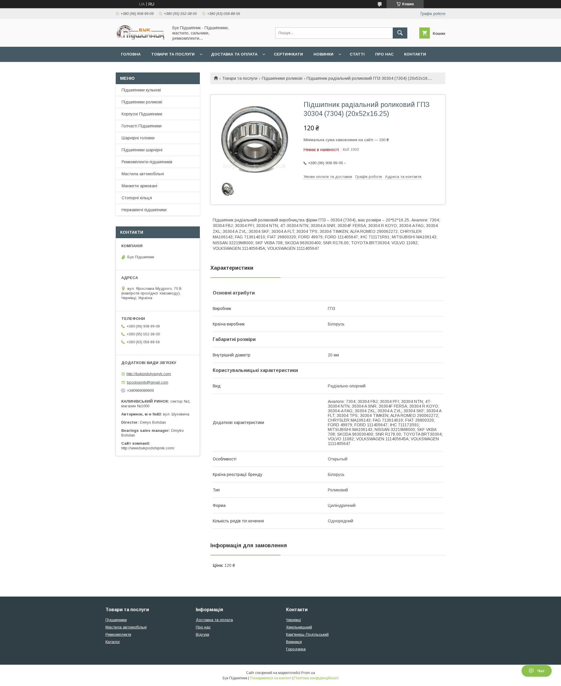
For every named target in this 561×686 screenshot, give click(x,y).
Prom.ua (308, 673)
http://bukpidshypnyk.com (149, 374)
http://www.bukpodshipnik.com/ (147, 448)
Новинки (323, 54)
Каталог (112, 642)
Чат (541, 670)
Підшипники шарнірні (142, 150)
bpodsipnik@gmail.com (147, 382)
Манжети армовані (139, 185)
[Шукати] (400, 33)
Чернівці (293, 620)
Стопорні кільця (137, 197)
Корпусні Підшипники (142, 114)
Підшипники (116, 620)
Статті (357, 54)
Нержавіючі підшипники (144, 209)
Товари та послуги (173, 54)
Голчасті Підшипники (142, 126)
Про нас (384, 54)
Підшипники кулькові (141, 90)
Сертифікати (288, 54)
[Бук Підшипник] (140, 39)
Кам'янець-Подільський (307, 634)
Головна (131, 54)
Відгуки (202, 634)
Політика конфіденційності (316, 678)
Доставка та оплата (234, 54)
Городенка (296, 649)
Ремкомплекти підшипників (147, 162)
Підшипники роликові (282, 78)
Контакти (415, 54)
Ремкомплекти (118, 634)
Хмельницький (299, 627)
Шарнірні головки (138, 138)
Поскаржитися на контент (271, 678)
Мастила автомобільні (143, 174)
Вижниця (294, 642)
